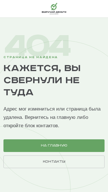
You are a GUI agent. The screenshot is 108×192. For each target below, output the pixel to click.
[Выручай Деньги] (54, 8)
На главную (54, 145)
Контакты (54, 161)
